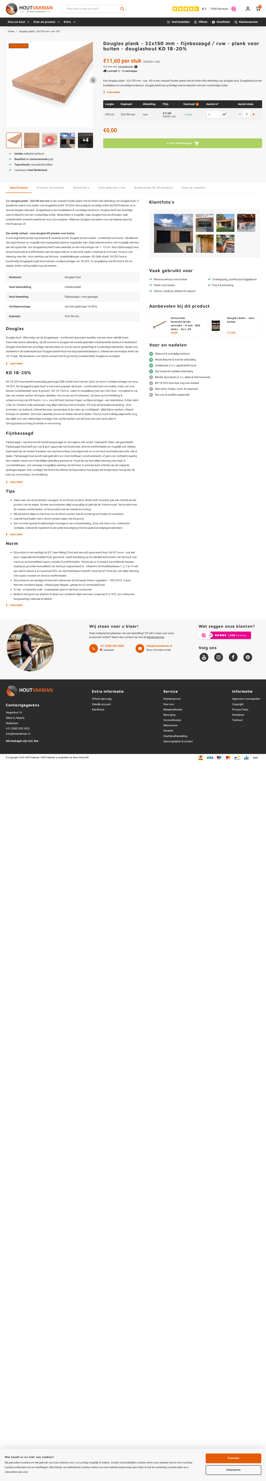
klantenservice (155, 637)
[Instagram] (218, 657)
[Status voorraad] (197, 104)
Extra (67, 22)
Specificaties (19, 187)
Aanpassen (233, 1470)
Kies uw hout (16, 22)
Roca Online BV (81, 757)
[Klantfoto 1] (173, 233)
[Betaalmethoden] (200, 758)
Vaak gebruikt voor (112, 187)
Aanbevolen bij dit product (153, 187)
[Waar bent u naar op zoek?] (122, 9)
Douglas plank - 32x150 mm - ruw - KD (39, 31)
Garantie (168, 731)
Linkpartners (239, 725)
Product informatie (50, 187)
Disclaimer (238, 715)
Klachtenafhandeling (175, 736)
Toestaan (233, 1458)
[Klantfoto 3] (225, 223)
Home (11, 31)
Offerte (202, 22)
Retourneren (170, 725)
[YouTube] (204, 657)
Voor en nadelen (193, 187)
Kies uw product (44, 22)
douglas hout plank (91, 220)
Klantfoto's (223, 22)
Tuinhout (237, 720)
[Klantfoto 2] (205, 223)
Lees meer (113, 92)
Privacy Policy (240, 710)
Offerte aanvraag (102, 699)
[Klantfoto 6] (225, 244)
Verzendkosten (172, 720)
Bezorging (169, 715)
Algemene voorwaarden (246, 699)
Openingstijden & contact (178, 741)
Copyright (237, 704)
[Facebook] (233, 657)
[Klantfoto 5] (205, 244)
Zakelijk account (101, 704)
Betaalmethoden (172, 710)
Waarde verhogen (253, 114)
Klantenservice (248, 22)
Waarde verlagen (240, 114)
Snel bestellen (181, 22)
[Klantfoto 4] (246, 223)
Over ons (168, 704)
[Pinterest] (247, 657)
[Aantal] (247, 114)
